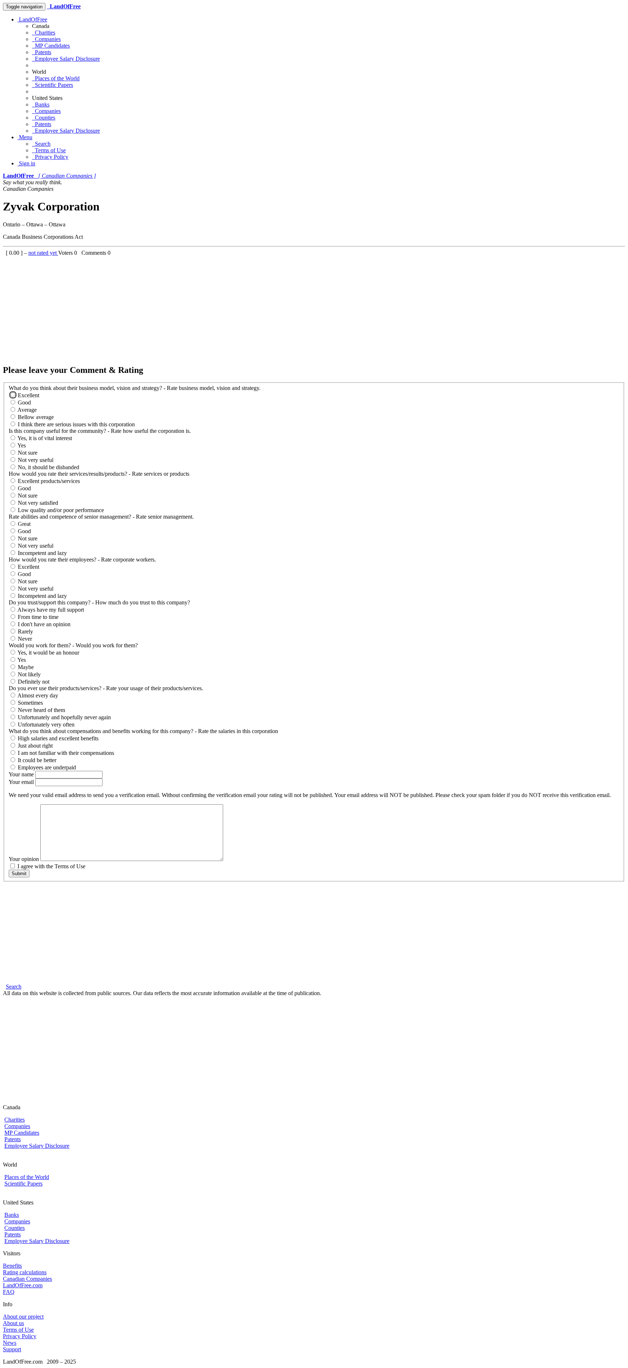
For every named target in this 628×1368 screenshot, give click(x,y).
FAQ (9, 1292)
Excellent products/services (48, 481)
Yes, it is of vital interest (44, 438)
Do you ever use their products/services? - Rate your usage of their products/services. (106, 688)
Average (26, 410)
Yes (21, 445)
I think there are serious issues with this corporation (75, 424)
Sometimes (29, 703)
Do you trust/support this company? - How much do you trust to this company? (99, 602)
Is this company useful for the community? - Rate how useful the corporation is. (100, 431)
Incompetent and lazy (41, 553)
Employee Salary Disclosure (66, 59)
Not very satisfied (37, 503)
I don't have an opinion (43, 624)
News (9, 1343)
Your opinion (24, 859)
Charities (43, 32)
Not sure (26, 453)
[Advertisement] (221, 307)
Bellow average (35, 417)
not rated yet (43, 253)
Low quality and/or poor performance (60, 510)
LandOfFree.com (23, 1285)
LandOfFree (32, 19)
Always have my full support (50, 610)
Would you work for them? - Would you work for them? (73, 645)
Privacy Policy (50, 157)
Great (23, 524)
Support (12, 1349)
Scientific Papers (52, 85)
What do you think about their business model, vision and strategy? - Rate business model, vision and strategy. (135, 388)
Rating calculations (25, 1272)
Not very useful (34, 460)
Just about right (34, 746)
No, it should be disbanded (47, 467)
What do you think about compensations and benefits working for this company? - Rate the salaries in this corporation (143, 731)
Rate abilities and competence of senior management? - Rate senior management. (101, 517)
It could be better (36, 760)
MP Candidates (51, 46)
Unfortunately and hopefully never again (63, 717)
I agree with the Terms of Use (50, 866)
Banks (40, 104)
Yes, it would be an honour (47, 652)
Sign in (26, 163)
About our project (23, 1316)
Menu (24, 137)
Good (23, 402)
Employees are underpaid (46, 767)
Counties (43, 117)
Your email (22, 782)
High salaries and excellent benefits (57, 738)
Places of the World (56, 78)
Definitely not (32, 682)
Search (41, 144)
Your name (22, 774)
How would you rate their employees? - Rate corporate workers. (82, 559)
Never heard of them (40, 710)
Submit (19, 873)
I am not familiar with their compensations (65, 753)
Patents (41, 52)
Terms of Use (49, 150)
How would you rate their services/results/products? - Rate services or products (99, 474)
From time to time (37, 617)
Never (24, 639)
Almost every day (37, 695)
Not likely (28, 674)
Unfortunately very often (45, 724)
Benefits (12, 1266)
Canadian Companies (27, 1279)
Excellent (27, 395)
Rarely (24, 631)
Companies (46, 39)
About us (13, 1323)
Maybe (25, 667)
